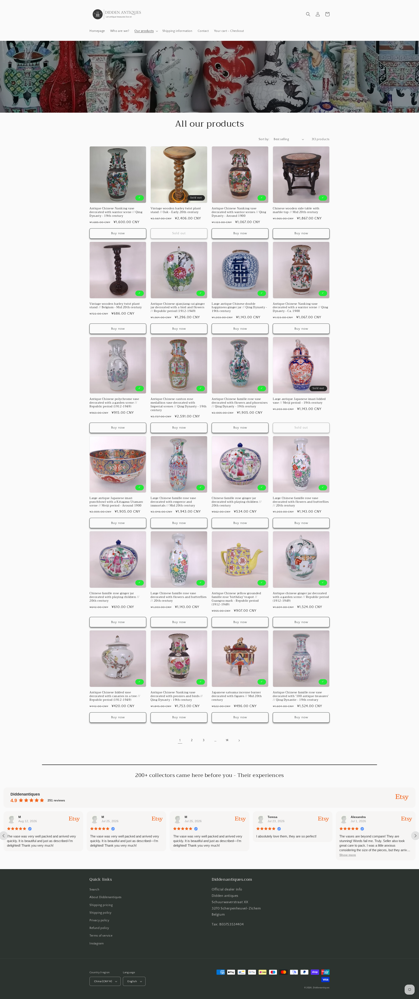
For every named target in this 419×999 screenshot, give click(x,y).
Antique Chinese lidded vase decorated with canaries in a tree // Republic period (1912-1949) (114, 696)
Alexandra (358, 817)
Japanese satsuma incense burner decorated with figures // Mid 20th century (237, 696)
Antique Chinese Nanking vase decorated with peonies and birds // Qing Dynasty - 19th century (177, 696)
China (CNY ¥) (103, 981)
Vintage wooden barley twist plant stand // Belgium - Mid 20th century (115, 306)
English (132, 981)
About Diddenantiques (105, 897)
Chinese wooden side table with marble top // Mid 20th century (296, 210)
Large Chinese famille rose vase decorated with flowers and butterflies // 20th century (301, 502)
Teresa (272, 817)
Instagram (96, 943)
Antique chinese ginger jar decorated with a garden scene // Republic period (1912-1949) (301, 597)
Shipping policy (100, 913)
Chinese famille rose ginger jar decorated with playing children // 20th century (236, 502)
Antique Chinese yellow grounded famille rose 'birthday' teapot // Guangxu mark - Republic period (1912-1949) (236, 599)
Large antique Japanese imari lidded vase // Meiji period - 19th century (299, 401)
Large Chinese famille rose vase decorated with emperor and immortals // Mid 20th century (173, 502)
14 (227, 740)
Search (94, 889)
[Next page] (239, 740)
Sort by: (264, 139)
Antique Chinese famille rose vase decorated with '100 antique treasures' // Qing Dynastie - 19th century (301, 696)
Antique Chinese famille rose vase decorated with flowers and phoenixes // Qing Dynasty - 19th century (240, 402)
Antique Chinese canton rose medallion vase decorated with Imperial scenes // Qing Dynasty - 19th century (179, 404)
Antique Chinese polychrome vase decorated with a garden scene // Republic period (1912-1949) (114, 402)
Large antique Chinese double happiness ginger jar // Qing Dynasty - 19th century (239, 307)
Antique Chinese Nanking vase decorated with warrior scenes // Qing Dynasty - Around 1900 (239, 212)
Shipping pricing (101, 905)
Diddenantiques (321, 988)
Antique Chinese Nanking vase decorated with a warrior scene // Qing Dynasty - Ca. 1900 (300, 307)
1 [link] (180, 740)
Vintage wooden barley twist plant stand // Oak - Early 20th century (176, 210)
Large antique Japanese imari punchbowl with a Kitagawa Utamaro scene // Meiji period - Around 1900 (116, 502)
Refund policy (99, 928)
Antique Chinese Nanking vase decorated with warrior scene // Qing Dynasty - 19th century (116, 212)
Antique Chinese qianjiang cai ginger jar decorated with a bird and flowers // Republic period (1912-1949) (178, 307)
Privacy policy (99, 920)
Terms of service (101, 935)
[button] (146, 31)
